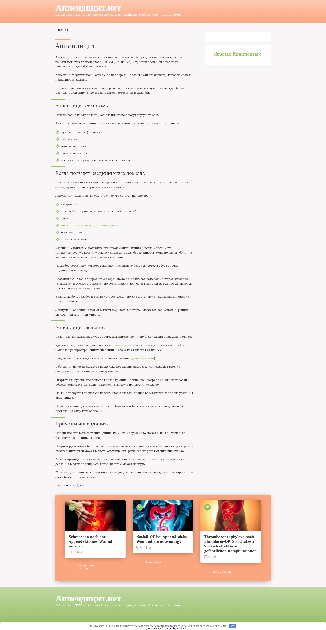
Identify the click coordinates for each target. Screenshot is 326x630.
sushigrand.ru (176, 628)
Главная (61, 30)
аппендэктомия (122, 345)
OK (233, 625)
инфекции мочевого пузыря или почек (89, 225)
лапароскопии (143, 358)
